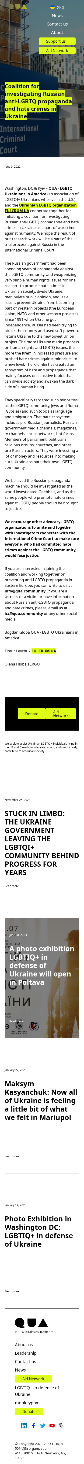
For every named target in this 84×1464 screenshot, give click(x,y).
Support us (56, 41)
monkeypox (26, 1402)
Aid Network (57, 50)
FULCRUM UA (44, 651)
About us (24, 1344)
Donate (31, 713)
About (57, 32)
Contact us (57, 24)
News (57, 15)
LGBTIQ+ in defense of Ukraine (37, 1391)
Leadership (26, 1353)
